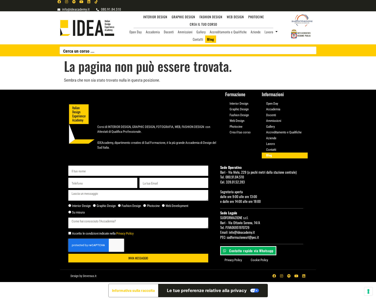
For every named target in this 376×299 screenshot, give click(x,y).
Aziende (256, 31)
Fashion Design (211, 16)
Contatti (198, 39)
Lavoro (269, 31)
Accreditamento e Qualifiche (228, 31)
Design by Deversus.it (83, 276)
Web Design (235, 16)
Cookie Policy (259, 260)
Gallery (201, 31)
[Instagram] (66, 1)
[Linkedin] (89, 1)
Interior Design (155, 16)
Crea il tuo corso (203, 24)
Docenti (169, 31)
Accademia (153, 31)
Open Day (135, 31)
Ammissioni (185, 31)
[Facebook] (59, 1)
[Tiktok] (96, 1)
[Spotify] (74, 1)
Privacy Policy (125, 233)
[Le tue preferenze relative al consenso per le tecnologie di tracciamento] (368, 291)
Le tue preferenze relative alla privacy (207, 290)
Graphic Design (183, 16)
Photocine (256, 16)
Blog (210, 39)
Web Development (177, 206)
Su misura (78, 212)
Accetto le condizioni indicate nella (103, 233)
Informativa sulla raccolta (133, 290)
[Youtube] (81, 1)
